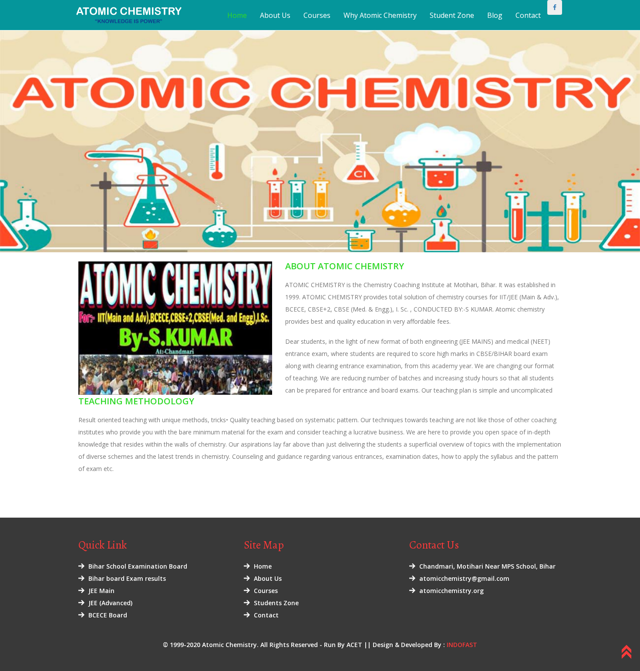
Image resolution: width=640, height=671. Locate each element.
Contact (528, 15)
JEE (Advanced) (110, 603)
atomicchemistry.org (451, 590)
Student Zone (452, 15)
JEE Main (101, 590)
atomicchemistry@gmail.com (464, 578)
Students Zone (276, 603)
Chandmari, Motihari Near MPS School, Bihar (487, 566)
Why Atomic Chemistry (380, 15)
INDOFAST (462, 644)
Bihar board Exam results (127, 578)
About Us (275, 15)
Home (237, 15)
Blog (494, 15)
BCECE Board (107, 615)
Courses (316, 15)
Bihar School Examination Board (137, 566)
